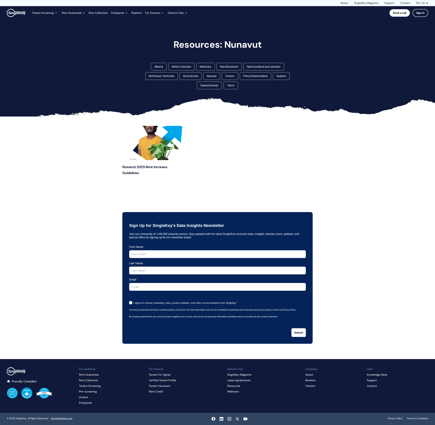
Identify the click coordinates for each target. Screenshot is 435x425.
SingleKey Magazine (366, 3)
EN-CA (420, 3)
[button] (159, 67)
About (344, 3)
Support (389, 3)
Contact (405, 3)
